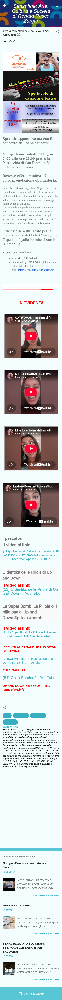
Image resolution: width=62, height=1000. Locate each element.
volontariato (10, 722)
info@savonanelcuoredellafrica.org (36, 269)
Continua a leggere (46, 895)
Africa (7, 715)
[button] (57, 32)
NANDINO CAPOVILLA (19, 905)
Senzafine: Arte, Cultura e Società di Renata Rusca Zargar (31, 13)
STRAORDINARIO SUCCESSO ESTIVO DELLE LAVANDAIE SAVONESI (24, 947)
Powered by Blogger (33, 993)
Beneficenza (38, 715)
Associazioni (20, 715)
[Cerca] (57, 7)
